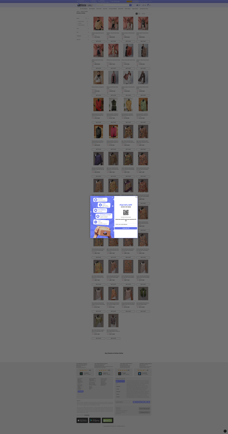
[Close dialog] (137, 197)
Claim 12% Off (125, 228)
